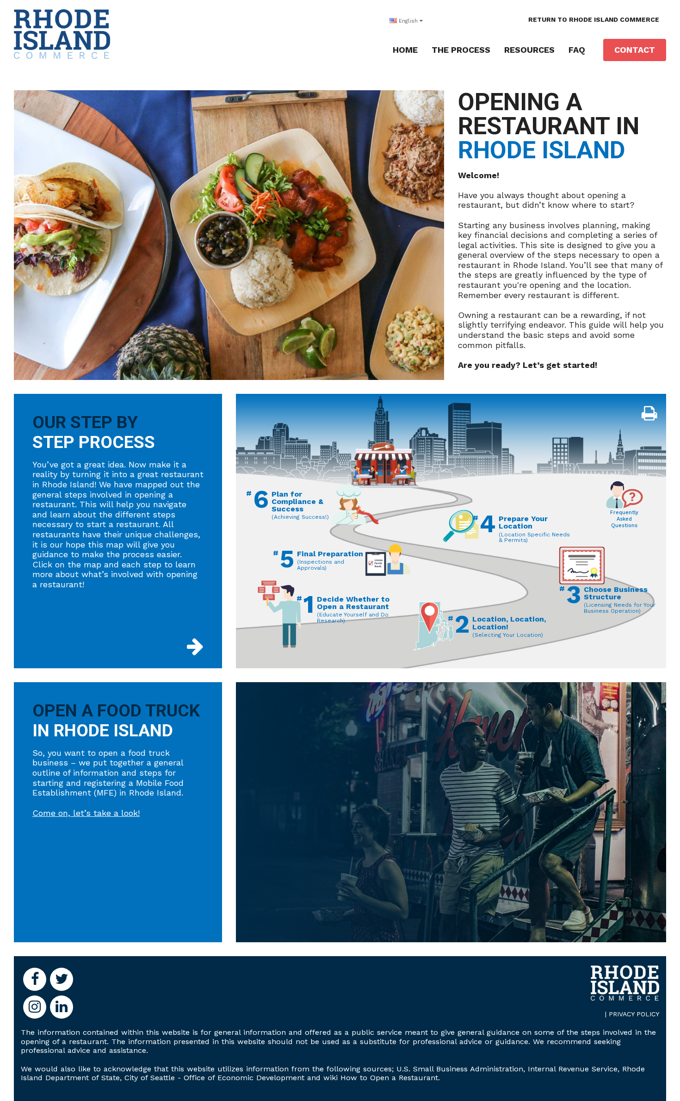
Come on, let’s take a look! (86, 813)
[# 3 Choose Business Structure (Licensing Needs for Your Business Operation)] (582, 565)
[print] (649, 414)
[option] (340, 242)
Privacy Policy (634, 1014)
